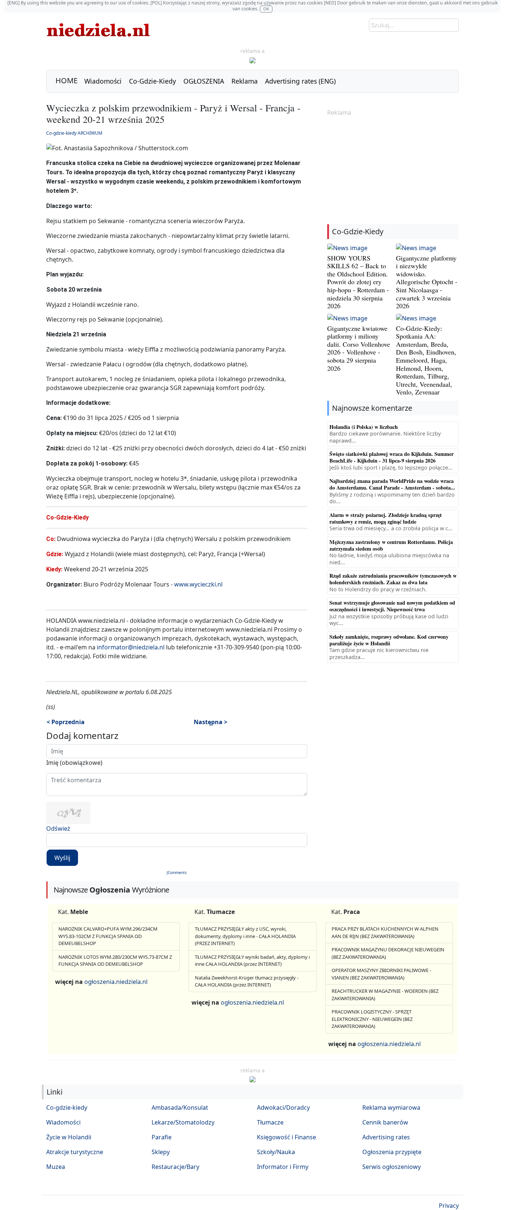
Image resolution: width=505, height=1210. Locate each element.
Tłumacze (270, 1122)
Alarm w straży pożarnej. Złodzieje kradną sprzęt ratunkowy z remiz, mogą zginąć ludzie (385, 518)
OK (266, 8)
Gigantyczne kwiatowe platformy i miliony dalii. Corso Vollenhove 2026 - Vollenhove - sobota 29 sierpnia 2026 (358, 348)
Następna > (210, 722)
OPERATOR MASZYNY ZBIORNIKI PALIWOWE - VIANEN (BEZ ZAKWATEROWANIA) (381, 974)
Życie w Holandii (68, 1137)
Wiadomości (103, 81)
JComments (177, 872)
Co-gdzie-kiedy (66, 1107)
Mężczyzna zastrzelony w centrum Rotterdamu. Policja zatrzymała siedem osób (391, 545)
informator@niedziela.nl (131, 647)
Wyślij (62, 858)
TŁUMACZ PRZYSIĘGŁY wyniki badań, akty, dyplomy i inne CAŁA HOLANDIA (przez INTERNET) (252, 961)
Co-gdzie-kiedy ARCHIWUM (74, 133)
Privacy (449, 1205)
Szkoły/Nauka (276, 1152)
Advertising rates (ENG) (300, 81)
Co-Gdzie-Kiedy (152, 81)
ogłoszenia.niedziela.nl (116, 982)
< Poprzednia (66, 722)
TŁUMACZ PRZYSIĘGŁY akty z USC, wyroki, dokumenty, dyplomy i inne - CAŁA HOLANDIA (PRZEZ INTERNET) (245, 936)
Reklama (244, 81)
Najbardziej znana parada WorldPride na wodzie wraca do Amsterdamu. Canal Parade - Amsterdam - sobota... (392, 484)
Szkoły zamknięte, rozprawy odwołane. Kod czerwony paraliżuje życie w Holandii (388, 640)
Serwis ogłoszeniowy (391, 1167)
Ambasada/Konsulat (180, 1107)
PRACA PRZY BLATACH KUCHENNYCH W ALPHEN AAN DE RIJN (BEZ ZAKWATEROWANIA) (385, 932)
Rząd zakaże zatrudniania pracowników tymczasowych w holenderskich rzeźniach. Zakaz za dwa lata (393, 579)
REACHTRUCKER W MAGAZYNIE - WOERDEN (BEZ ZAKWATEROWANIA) (385, 995)
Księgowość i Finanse (286, 1137)
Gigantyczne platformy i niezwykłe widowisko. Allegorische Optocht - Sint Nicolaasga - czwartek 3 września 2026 (426, 281)
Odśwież (58, 828)
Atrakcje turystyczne (74, 1152)
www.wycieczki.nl (198, 584)
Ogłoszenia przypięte (391, 1152)
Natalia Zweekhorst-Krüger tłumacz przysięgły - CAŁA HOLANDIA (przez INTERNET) (246, 981)
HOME (66, 80)
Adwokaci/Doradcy (283, 1107)
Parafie (162, 1137)
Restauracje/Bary (175, 1167)
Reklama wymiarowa (391, 1107)
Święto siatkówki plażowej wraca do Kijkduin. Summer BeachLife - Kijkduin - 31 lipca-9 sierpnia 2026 (391, 457)
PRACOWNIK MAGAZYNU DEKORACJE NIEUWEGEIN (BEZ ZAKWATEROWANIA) (388, 953)
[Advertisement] (393, 171)
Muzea (55, 1167)
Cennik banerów (385, 1122)
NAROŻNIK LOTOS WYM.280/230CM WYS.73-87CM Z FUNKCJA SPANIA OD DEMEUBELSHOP (115, 961)
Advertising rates (386, 1137)
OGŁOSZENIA (203, 81)
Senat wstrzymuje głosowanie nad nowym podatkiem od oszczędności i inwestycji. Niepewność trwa (392, 606)
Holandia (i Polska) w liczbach (363, 427)
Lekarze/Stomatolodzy (183, 1122)
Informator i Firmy (282, 1167)
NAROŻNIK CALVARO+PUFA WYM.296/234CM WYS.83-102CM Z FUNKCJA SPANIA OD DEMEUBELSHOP (107, 936)
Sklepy (161, 1152)
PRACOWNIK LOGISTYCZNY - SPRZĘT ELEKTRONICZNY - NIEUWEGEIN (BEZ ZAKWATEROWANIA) (372, 1018)
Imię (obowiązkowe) (74, 763)
